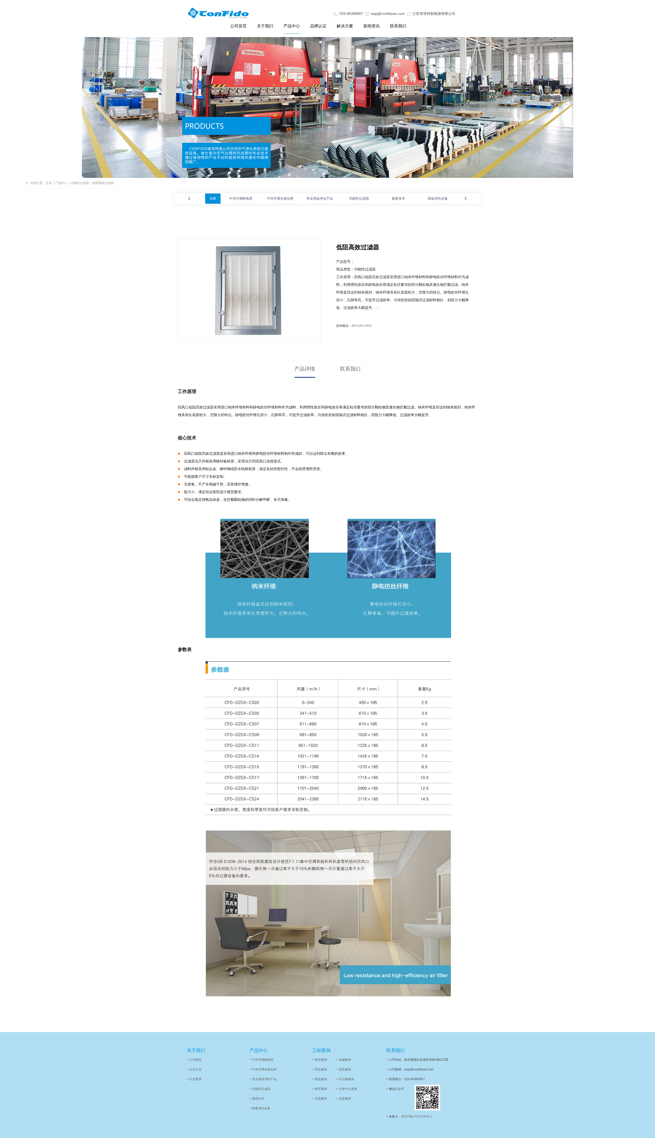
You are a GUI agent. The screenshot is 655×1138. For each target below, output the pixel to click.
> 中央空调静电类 (261, 1059)
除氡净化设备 (438, 198)
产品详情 (304, 369)
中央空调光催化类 (280, 198)
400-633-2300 (362, 326)
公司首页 (238, 26)
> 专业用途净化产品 (263, 1079)
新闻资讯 (371, 26)
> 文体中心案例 (346, 1089)
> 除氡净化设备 (259, 1108)
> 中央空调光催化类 (263, 1069)
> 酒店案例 (343, 1069)
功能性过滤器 (80, 183)
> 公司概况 (194, 1059)
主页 (49, 183)
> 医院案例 (319, 1079)
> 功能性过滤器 (259, 1089)
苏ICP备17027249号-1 (417, 1116)
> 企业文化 (194, 1069)
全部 (213, 198)
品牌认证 (318, 26)
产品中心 (291, 26)
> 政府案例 (319, 1059)
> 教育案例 (319, 1089)
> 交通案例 (319, 1098)
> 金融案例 (343, 1059)
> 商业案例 (319, 1069)
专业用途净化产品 (319, 198)
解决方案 (345, 26)
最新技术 (398, 198)
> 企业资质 (194, 1079)
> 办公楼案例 (345, 1079)
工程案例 (321, 1050)
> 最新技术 (256, 1098)
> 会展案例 (343, 1098)
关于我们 (265, 26)
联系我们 (398, 26)
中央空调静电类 (241, 198)
